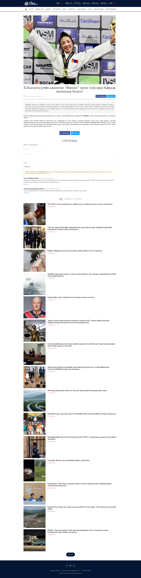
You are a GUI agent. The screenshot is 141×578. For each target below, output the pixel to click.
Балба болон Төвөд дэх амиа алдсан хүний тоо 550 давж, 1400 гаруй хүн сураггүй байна (81, 508)
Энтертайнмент (111, 9)
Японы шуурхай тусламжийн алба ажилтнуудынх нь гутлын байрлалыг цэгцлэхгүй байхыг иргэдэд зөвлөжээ (78, 368)
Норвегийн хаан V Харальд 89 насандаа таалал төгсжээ (70, 297)
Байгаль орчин (99, 9)
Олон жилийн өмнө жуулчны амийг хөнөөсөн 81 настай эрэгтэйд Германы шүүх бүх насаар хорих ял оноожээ (81, 345)
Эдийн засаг (40, 9)
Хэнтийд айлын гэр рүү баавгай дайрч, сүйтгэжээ (68, 460)
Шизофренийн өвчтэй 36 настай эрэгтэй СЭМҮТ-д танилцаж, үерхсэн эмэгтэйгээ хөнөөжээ (81, 438)
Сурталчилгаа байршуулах (70, 570)
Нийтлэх (27, 166)
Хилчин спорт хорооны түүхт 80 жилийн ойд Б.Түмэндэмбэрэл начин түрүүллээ (81, 414)
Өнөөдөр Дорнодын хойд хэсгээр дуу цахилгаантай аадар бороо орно (77, 390)
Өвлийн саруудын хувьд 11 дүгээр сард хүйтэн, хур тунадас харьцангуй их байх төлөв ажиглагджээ (81, 275)
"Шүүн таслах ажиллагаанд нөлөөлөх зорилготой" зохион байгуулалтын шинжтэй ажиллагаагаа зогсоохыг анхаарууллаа (78, 322)
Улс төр (31, 9)
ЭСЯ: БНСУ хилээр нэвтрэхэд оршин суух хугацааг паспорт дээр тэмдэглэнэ (79, 204)
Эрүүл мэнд (56, 9)
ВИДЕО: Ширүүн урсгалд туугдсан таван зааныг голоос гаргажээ (74, 251)
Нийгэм (48, 9)
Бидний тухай (54, 570)
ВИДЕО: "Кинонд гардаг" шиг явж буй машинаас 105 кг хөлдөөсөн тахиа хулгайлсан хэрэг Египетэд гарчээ (77, 531)
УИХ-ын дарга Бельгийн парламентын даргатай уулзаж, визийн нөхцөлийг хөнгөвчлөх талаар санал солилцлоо (79, 228)
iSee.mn (28, 96)
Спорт (64, 9)
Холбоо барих (86, 570)
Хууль (90, 9)
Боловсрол (71, 9)
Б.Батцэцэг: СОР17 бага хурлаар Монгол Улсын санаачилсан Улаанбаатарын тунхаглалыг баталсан (79, 485)
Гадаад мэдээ (81, 9)
